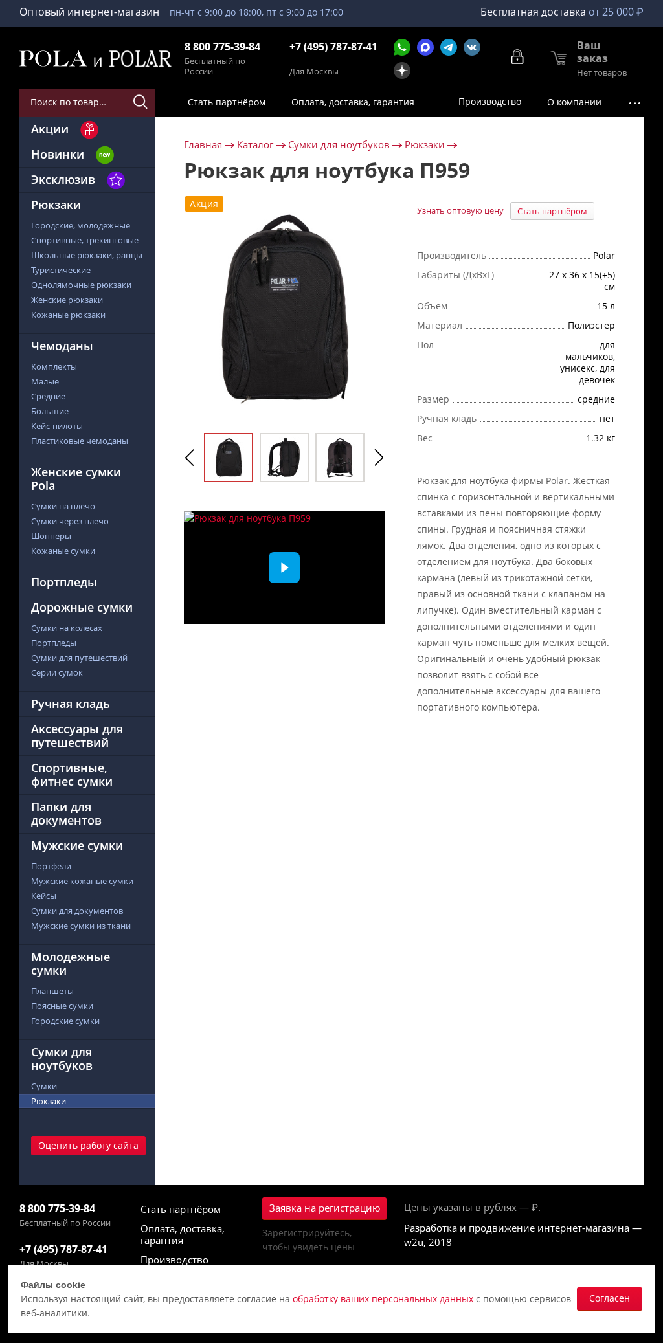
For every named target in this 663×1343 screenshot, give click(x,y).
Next (379, 457)
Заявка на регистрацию (324, 1207)
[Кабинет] (518, 57)
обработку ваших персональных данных (383, 1299)
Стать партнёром (552, 211)
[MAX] (425, 47)
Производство (174, 1259)
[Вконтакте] (472, 47)
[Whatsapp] (402, 47)
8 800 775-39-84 (222, 47)
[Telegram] (448, 47)
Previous (190, 457)
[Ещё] (634, 103)
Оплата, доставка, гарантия (182, 1234)
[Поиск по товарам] (141, 102)
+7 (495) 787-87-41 (333, 47)
